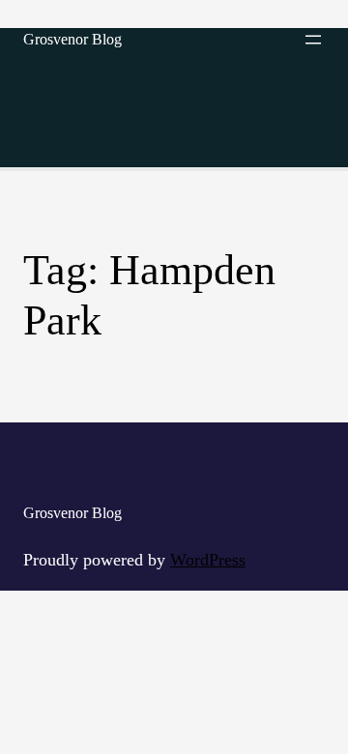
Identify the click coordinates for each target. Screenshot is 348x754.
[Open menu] (313, 39)
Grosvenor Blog (72, 39)
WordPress (208, 559)
